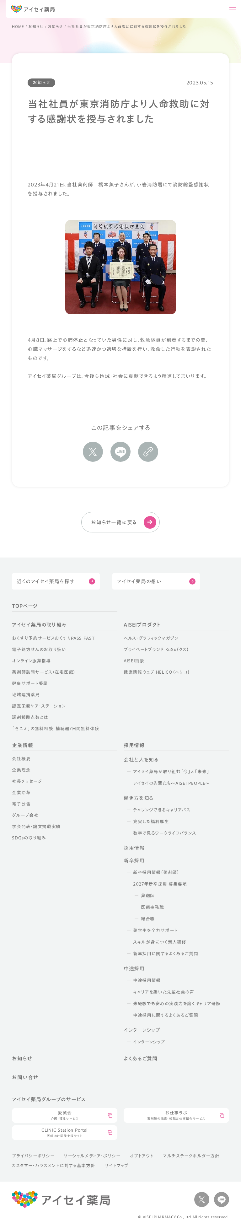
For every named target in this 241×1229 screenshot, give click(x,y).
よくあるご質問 (141, 1058)
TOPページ (25, 605)
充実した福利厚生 (151, 821)
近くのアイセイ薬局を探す (45, 581)
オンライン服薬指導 (31, 661)
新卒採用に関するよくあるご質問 (165, 953)
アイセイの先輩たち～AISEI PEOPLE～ (171, 783)
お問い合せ (25, 1077)
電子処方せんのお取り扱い (39, 649)
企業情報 (22, 745)
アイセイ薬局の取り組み (39, 624)
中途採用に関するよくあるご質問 (165, 1015)
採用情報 (134, 745)
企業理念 (21, 770)
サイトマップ (116, 1165)
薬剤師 (148, 895)
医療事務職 (152, 907)
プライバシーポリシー (33, 1156)
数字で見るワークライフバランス (164, 833)
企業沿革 (21, 792)
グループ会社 (25, 815)
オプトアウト (141, 1156)
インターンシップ (149, 1042)
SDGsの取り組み (29, 838)
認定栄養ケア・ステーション (39, 706)
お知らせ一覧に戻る (114, 522)
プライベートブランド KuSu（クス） (156, 649)
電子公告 (21, 804)
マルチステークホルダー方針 (191, 1156)
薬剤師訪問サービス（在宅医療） (44, 672)
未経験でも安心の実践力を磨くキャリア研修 (176, 1003)
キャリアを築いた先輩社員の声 (163, 992)
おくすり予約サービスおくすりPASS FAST (53, 638)
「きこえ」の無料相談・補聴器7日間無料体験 (55, 728)
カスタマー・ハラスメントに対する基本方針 (53, 1165)
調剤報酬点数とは (30, 717)
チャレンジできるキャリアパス (161, 810)
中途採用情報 (147, 980)
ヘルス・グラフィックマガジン (151, 638)
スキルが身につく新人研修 (159, 942)
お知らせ (35, 26)
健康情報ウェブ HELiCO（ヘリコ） (157, 672)
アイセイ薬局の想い (139, 581)
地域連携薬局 (26, 695)
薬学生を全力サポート (155, 930)
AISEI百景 (134, 661)
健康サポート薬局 (30, 683)
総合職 (148, 919)
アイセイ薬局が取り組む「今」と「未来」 (171, 771)
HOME (18, 26)
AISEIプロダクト (142, 624)
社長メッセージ (27, 781)
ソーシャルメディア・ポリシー (92, 1156)
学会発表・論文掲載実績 (36, 826)
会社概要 (21, 759)
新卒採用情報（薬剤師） (156, 872)
